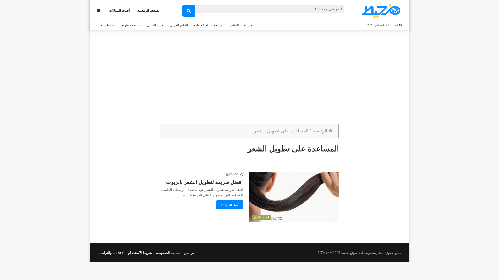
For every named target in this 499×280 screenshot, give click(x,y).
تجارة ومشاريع (131, 25)
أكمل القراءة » (229, 205)
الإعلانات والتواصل (112, 253)
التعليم (234, 25)
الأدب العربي (156, 25)
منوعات (109, 25)
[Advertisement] (249, 71)
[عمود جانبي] (98, 10)
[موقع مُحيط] (380, 10)
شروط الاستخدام (140, 253)
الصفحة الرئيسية (149, 10)
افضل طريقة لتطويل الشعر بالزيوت (204, 182)
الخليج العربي (179, 25)
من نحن (189, 253)
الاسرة (248, 25)
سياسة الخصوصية (167, 253)
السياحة (219, 25)
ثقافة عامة (200, 25)
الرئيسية (320, 131)
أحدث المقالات (119, 10)
